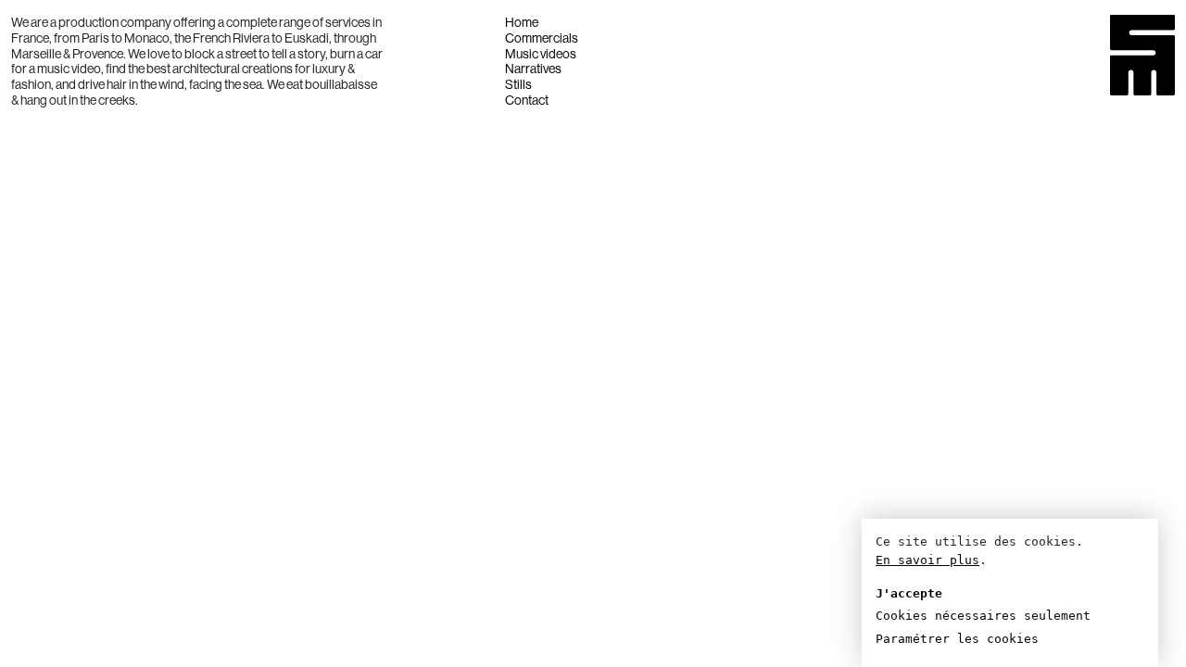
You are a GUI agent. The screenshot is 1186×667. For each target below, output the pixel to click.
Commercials (541, 38)
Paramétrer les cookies (957, 639)
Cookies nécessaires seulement (983, 616)
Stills (518, 84)
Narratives (533, 68)
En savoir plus (927, 560)
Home (521, 22)
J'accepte (909, 593)
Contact (527, 100)
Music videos (540, 53)
